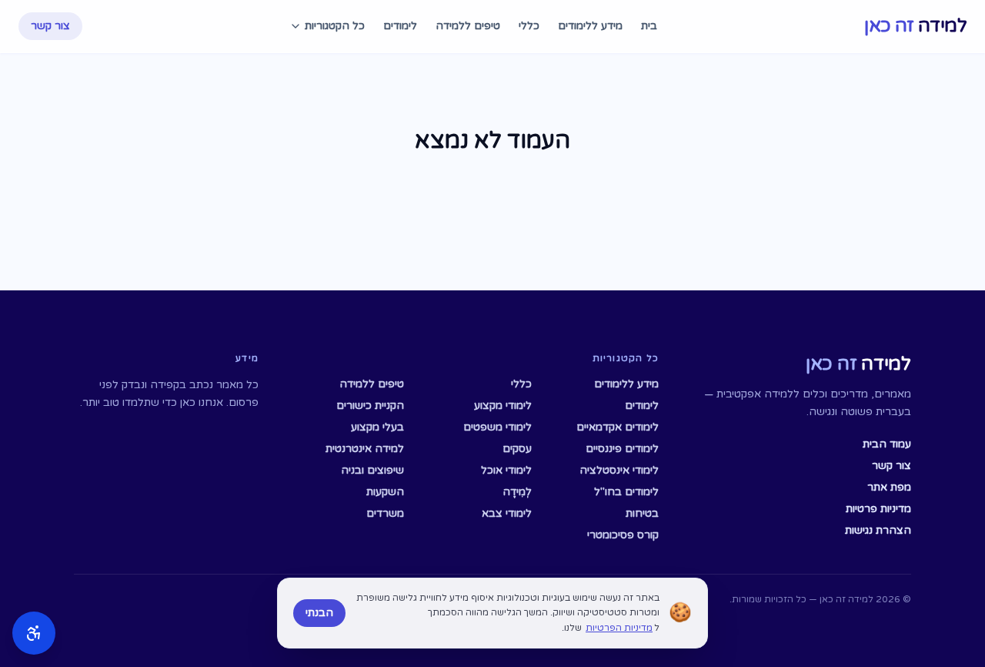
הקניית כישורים (370, 405)
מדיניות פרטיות (878, 508)
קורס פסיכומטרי (623, 534)
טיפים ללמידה (468, 25)
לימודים (400, 25)
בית (649, 25)
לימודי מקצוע (502, 405)
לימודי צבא (506, 513)
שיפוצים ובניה (372, 470)
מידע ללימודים (590, 25)
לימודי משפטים (497, 427)
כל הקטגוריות (335, 25)
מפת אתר (889, 487)
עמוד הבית (887, 444)
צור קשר (50, 25)
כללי (529, 25)
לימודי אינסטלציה (619, 470)
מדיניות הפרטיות (619, 627)
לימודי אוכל (506, 470)
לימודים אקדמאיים (617, 427)
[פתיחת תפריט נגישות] (33, 633)
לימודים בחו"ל (626, 491)
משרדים (385, 513)
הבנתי (319, 612)
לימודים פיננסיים (622, 448)
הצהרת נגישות (878, 530)
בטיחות (642, 513)
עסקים (517, 448)
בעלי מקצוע (377, 427)
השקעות (385, 491)
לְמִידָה (517, 491)
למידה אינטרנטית (365, 448)
